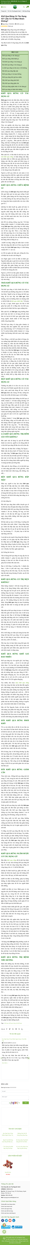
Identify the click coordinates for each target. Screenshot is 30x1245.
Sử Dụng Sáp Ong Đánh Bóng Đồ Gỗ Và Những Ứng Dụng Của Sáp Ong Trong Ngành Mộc (22, 1141)
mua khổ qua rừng (22, 682)
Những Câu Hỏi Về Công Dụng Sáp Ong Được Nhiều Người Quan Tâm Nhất (22, 1134)
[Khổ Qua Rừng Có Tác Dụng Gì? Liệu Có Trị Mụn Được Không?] (15, 7)
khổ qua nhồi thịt (17, 301)
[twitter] (6, 1220)
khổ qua (6, 1023)
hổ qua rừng (9, 157)
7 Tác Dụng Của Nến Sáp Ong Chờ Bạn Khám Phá (8, 1147)
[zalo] (13, 1220)
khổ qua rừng (11, 860)
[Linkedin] (13, 1029)
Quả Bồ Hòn (8, 1172)
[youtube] (10, 1220)
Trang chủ (3, 11)
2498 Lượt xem (20, 24)
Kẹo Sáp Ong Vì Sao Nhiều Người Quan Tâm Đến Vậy (14, 1039)
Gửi (26, 1102)
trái (2, 157)
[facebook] (2, 1220)
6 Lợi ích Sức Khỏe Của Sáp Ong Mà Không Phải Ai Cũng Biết (22, 1147)
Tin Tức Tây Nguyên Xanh (14, 11)
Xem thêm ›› (5, 1063)
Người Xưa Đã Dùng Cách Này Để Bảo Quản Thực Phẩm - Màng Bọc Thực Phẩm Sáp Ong (8, 1141)
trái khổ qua (19, 1023)
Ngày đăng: (5, 24)
